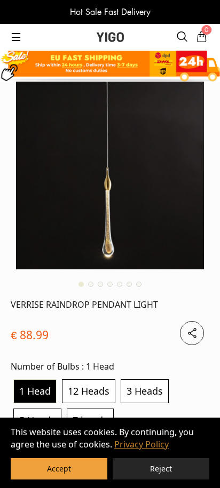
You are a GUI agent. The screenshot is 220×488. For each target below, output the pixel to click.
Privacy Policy (141, 444)
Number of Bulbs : (62, 366)
